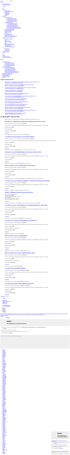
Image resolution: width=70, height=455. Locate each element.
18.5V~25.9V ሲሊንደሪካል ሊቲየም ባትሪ (14, 27)
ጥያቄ (6, 132)
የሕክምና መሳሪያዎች (8, 41)
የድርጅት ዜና (7, 49)
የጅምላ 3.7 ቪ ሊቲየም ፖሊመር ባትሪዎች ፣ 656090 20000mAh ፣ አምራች (20, 252)
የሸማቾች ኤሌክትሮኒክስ (9, 38)
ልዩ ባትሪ (4, 77)
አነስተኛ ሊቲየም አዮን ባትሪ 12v (12, 314)
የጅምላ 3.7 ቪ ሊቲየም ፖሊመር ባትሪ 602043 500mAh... (14, 108)
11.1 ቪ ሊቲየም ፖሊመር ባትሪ (12, 20)
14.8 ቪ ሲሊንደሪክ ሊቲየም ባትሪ (12, 26)
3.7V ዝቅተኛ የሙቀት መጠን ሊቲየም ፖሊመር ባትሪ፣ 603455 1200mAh (19, 136)
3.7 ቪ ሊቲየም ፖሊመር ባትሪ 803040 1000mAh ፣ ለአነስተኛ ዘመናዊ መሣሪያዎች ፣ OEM (23, 152)
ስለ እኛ (4, 9)
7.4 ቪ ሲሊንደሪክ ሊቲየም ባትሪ (12, 24)
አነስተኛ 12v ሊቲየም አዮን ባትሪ (33, 314)
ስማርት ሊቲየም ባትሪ (8, 32)
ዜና (3, 47)
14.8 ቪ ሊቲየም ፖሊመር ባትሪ (12, 21)
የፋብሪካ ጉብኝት (7, 10)
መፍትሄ (4, 37)
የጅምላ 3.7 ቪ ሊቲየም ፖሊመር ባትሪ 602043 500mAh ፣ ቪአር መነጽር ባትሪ (20, 165)
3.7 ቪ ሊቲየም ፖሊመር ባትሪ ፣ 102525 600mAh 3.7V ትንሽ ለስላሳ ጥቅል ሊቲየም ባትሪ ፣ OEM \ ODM (26, 205)
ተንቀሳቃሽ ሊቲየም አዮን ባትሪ (59, 313)
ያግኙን (4, 52)
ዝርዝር (8, 132)
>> (6, 296)
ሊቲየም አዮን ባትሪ (50, 313)
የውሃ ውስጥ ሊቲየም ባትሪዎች (10, 46)
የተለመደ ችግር (7, 50)
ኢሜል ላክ (2, 316)
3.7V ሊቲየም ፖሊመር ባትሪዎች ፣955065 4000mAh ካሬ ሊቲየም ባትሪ (19, 283)
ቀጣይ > (4, 296)
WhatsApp (8, 317)
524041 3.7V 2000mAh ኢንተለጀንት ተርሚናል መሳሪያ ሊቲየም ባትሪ (19, 192)
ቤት (3, 8)
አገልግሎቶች (7, 14)
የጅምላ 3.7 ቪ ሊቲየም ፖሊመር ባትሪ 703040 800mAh (16, 235)
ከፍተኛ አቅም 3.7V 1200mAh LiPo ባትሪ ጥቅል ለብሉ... (14, 82)
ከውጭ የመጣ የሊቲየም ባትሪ (9, 29)
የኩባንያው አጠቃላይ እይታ (9, 11)
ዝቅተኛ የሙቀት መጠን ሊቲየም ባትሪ (11, 35)
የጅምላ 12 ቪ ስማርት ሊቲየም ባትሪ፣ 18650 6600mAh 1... (14, 111)
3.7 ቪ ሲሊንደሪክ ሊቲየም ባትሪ (12, 23)
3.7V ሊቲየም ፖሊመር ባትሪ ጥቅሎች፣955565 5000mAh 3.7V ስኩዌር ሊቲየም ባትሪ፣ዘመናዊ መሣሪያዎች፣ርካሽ (27, 180)
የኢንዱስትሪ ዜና (7, 48)
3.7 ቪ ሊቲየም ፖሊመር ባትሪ (12, 18)
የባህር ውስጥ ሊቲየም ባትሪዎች (10, 36)
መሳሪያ (6, 39)
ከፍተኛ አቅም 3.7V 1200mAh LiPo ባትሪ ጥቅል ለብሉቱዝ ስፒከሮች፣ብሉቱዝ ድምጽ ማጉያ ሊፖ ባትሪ (25, 121)
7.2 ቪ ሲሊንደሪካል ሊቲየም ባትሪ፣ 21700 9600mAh (13, 91)
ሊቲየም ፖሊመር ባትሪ (8, 17)
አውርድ (6, 15)
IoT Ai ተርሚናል (7, 40)
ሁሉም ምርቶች (41, 314)
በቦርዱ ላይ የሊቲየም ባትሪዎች (10, 44)
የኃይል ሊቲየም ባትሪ (8, 31)
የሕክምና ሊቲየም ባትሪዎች (9, 43)
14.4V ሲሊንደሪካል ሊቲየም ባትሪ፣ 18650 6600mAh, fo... (14, 88)
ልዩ (5, 42)
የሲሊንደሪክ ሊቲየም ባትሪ (9, 22)
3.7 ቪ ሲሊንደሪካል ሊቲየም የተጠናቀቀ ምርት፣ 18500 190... (15, 99)
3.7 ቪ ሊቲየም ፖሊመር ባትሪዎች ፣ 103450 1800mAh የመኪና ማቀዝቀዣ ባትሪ (21, 220)
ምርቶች (4, 16)
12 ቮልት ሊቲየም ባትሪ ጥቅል (23, 314)
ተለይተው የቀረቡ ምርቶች (38, 313)
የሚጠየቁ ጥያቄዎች (6, 51)
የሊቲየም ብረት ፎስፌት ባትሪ (9, 30)
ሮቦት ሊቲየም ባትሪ (8, 45)
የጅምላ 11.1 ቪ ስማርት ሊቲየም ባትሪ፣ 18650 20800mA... (14, 85)
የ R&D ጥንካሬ (7, 13)
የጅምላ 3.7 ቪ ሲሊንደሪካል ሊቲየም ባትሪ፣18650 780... (14, 94)
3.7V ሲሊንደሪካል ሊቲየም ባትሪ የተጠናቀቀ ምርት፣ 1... (14, 102)
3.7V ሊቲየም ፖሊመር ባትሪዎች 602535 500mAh (15, 268)
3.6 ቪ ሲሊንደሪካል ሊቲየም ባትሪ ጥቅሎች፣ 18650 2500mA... (15, 105)
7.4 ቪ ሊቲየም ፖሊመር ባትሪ (12, 19)
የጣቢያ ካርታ (45, 313)
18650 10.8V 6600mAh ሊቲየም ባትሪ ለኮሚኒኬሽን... (14, 113)
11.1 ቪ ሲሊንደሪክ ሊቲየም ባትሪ (12, 25)
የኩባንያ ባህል (7, 12)
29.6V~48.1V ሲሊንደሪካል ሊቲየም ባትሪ (14, 28)
